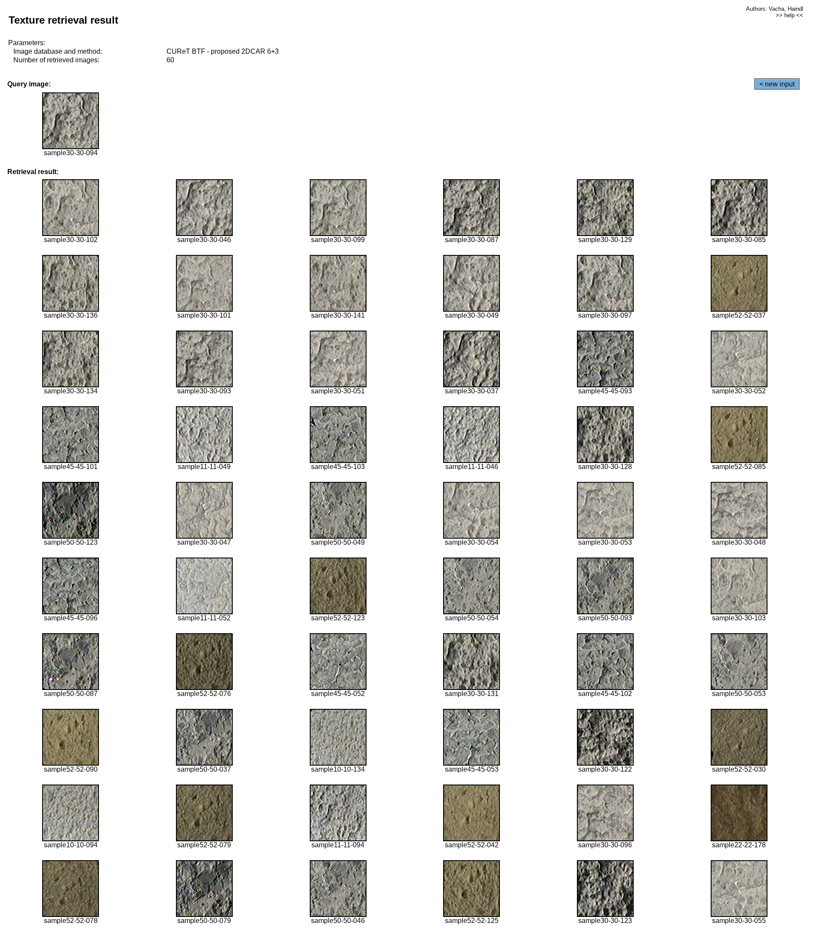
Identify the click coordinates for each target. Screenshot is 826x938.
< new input (777, 84)
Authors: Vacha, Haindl (774, 9)
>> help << (789, 15)
